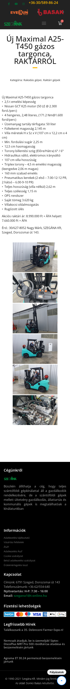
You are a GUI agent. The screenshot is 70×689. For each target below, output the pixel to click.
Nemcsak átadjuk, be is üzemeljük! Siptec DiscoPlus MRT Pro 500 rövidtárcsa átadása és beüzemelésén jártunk (34, 644)
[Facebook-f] (9, 4)
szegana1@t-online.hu (30, 596)
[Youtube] (16, 4)
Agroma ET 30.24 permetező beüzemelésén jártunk (33, 659)
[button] (38, 12)
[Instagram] (23, 4)
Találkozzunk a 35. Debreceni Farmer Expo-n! (33, 630)
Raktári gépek (51, 80)
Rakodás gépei (33, 80)
